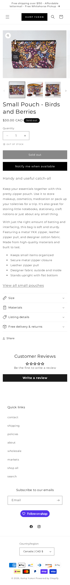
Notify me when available (35, 166)
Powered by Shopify (47, 578)
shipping (13, 425)
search (12, 476)
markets (13, 459)
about (11, 442)
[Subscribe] (58, 500)
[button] (7, 17)
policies (12, 434)
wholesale (14, 451)
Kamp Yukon (28, 578)
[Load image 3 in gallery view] (53, 90)
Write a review (35, 378)
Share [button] (11, 338)
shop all (12, 468)
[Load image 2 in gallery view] (35, 90)
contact (12, 417)
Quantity (8, 128)
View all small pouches (23, 285)
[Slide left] (4, 91)
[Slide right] (66, 91)
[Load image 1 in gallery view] (17, 90)
